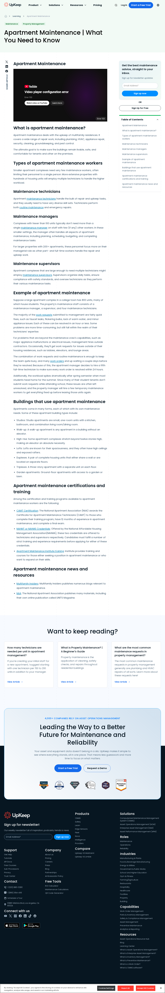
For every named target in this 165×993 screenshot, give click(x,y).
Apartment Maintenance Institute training (40, 551)
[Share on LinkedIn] (6, 66)
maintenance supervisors (37, 275)
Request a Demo (97, 768)
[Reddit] (35, 916)
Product (33, 5)
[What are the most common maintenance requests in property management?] (136, 665)
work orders (57, 361)
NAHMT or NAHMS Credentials (33, 528)
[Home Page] (5, 16)
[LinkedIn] (26, 916)
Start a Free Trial (141, 5)
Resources (76, 5)
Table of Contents (132, 119)
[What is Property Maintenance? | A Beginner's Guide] (82, 665)
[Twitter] (11, 916)
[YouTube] (6, 916)
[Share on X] (6, 62)
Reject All (125, 988)
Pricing (97, 5)
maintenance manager (34, 227)
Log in (124, 5)
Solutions (54, 5)
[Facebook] (21, 916)
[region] (82, 988)
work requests (44, 314)
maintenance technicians (41, 198)
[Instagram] (16, 916)
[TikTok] (30, 916)
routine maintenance (31, 207)
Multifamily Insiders (27, 583)
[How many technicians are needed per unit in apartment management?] (28, 665)
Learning (17, 16)
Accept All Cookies (145, 988)
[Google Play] (32, 925)
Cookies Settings (106, 988)
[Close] (161, 988)
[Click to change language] (158, 5)
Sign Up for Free (140, 108)
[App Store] (12, 925)
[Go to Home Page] (12, 4)
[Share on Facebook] (6, 71)
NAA (18, 593)
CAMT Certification (27, 510)
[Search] (116, 5)
